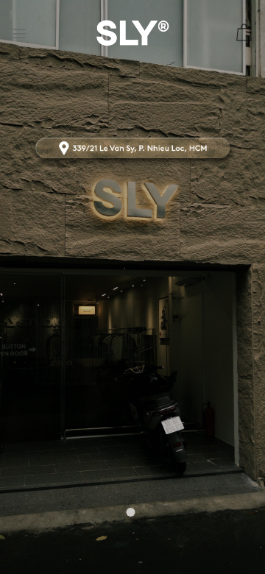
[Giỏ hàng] (243, 33)
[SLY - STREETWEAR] (133, 32)
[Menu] (19, 33)
